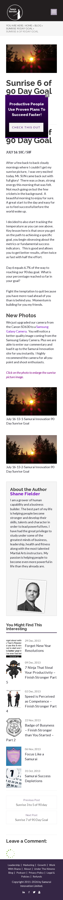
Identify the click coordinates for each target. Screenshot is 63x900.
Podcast (21, 872)
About (27, 868)
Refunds (37, 876)
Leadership (14, 864)
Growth (41, 864)
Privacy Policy (36, 872)
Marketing (28, 864)
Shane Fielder (25, 493)
